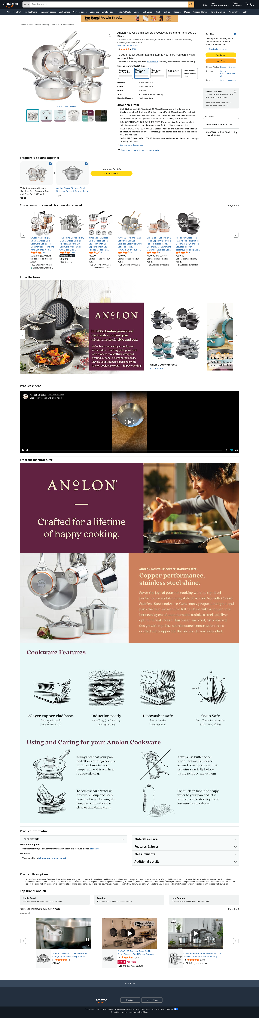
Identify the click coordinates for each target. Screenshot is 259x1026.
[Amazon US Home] (101, 1001)
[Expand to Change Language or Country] (206, 5)
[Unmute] (236, 450)
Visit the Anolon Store (127, 45)
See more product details (131, 145)
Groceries (94, 12)
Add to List (209, 116)
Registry (177, 12)
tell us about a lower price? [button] (52, 858)
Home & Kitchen (26, 25)
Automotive (234, 12)
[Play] (22, 450)
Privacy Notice (107, 1009)
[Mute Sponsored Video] (87, 945)
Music (187, 12)
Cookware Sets (67, 25)
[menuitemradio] (231, 450)
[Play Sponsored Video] (129, 933)
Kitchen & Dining (42, 25)
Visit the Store (156, 368)
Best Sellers (64, 12)
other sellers (152, 61)
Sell (158, 12)
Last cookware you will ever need (46, 397)
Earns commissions (56, 395)
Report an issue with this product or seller (140, 150)
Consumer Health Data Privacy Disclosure (132, 1009)
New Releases (80, 12)
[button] (6, 12)
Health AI (17, 12)
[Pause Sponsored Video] (87, 940)
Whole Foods (108, 12)
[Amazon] (10, 4)
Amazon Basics (48, 12)
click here (94, 849)
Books (137, 12)
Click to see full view (66, 106)
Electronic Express (227, 67)
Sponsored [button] (24, 913)
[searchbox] (109, 4)
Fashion (166, 12)
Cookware (55, 25)
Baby (245, 12)
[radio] (33, 116)
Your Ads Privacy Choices (162, 1009)
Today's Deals (124, 12)
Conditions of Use (92, 1009)
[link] (72, 173)
